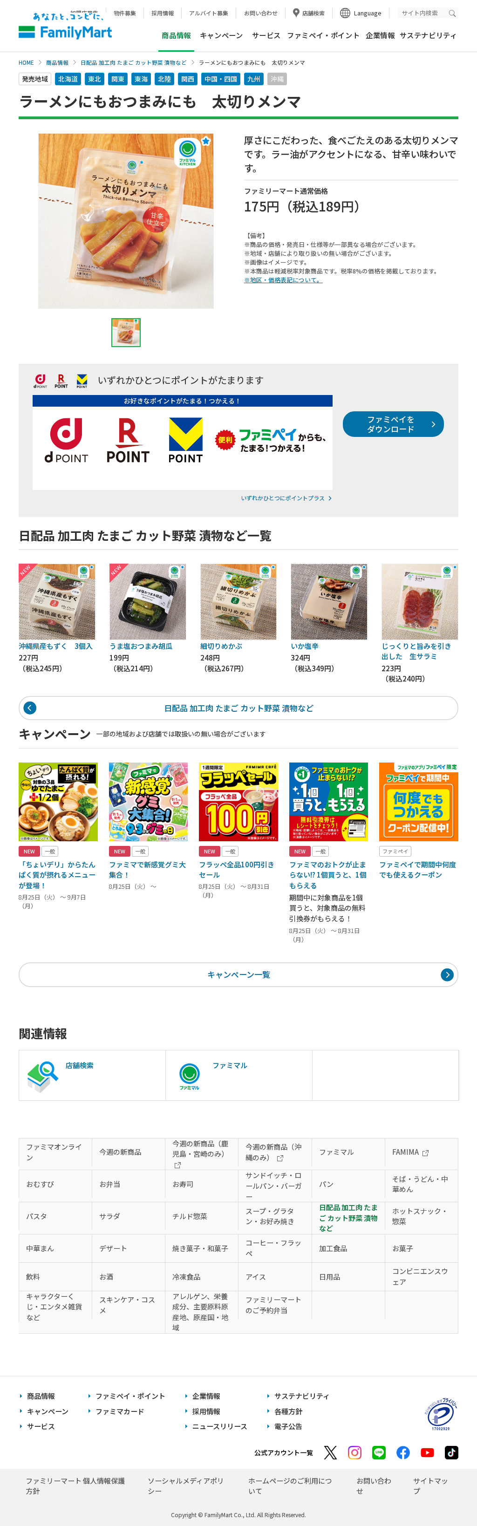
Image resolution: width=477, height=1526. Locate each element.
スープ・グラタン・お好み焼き (269, 1216)
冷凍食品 (186, 1276)
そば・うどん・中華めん (420, 1184)
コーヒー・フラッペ (273, 1248)
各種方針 (288, 1411)
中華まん (40, 1248)
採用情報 (162, 13)
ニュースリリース (219, 1426)
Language (368, 12)
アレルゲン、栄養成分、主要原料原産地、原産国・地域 (200, 1312)
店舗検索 (313, 13)
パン (326, 1184)
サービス (266, 35)
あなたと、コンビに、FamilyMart (65, 26)
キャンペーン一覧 (238, 974)
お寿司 (182, 1184)
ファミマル (336, 1152)
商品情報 (57, 62)
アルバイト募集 (208, 13)
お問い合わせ (261, 13)
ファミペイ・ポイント (323, 35)
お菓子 (402, 1248)
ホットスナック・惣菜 (420, 1216)
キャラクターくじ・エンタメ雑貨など (54, 1306)
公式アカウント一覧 (283, 1452)
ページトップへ (446, 1495)
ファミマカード (119, 1411)
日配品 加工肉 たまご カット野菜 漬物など (134, 62)
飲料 (33, 1276)
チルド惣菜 (189, 1216)
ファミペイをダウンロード (391, 423)
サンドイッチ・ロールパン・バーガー (273, 1185)
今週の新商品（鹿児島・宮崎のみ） (200, 1148)
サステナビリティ (428, 35)
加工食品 (333, 1248)
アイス (255, 1276)
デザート (113, 1248)
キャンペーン (221, 35)
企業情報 (380, 35)
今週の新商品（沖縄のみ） (273, 1152)
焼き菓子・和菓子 (200, 1248)
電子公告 (288, 1426)
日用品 (329, 1276)
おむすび (40, 1184)
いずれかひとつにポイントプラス (283, 498)
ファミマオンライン (54, 1152)
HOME (26, 62)
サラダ (109, 1216)
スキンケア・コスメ (127, 1304)
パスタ (36, 1216)
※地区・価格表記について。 (283, 279)
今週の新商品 (120, 1152)
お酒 (106, 1276)
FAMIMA (405, 1152)
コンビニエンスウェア (420, 1276)
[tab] (126, 332)
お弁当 (109, 1184)
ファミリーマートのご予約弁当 (273, 1304)
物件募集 (125, 13)
